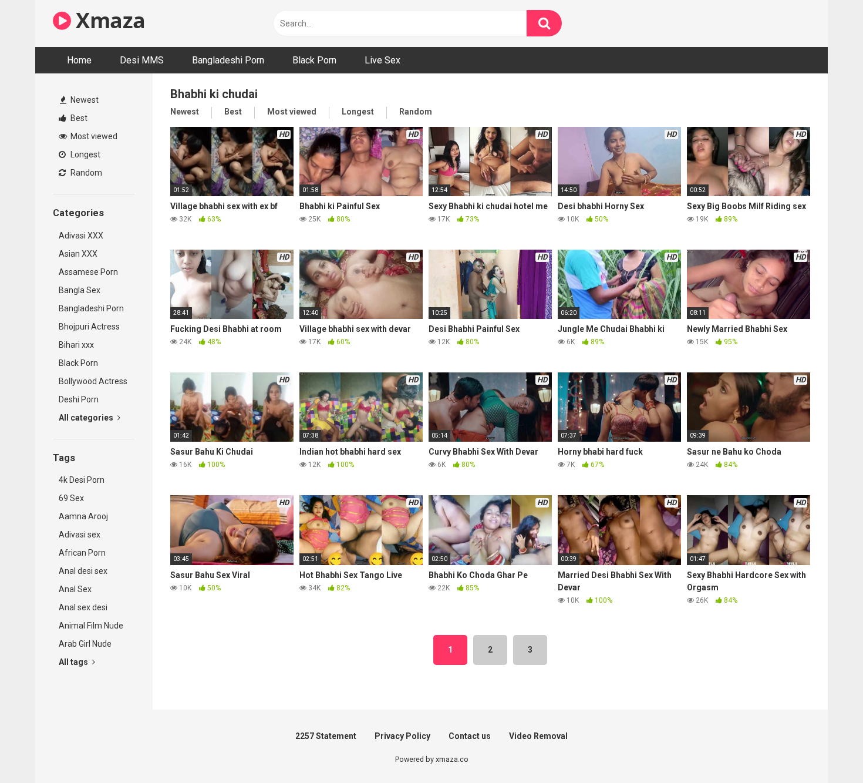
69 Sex (71, 498)
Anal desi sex (83, 571)
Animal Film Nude (91, 625)
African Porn (82, 552)
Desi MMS (142, 60)
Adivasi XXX (81, 235)
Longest (84, 154)
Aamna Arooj (83, 516)
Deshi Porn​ (79, 399)
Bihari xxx (76, 345)
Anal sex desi (83, 607)
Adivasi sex (79, 534)
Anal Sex (75, 589)
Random (85, 172)
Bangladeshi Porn (228, 60)
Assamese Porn (88, 272)
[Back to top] (824, 747)
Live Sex (382, 60)
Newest (84, 100)
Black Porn (314, 60)
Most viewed (93, 136)
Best (78, 118)
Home (79, 60)
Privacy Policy (402, 736)
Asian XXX (78, 253)
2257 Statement (325, 736)
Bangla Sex (79, 290)
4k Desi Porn (81, 480)
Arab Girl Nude (85, 643)
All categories (87, 417)
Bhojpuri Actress (89, 326)
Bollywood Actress (93, 381)
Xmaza (108, 20)
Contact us (470, 736)
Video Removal (538, 736)
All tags (74, 662)
